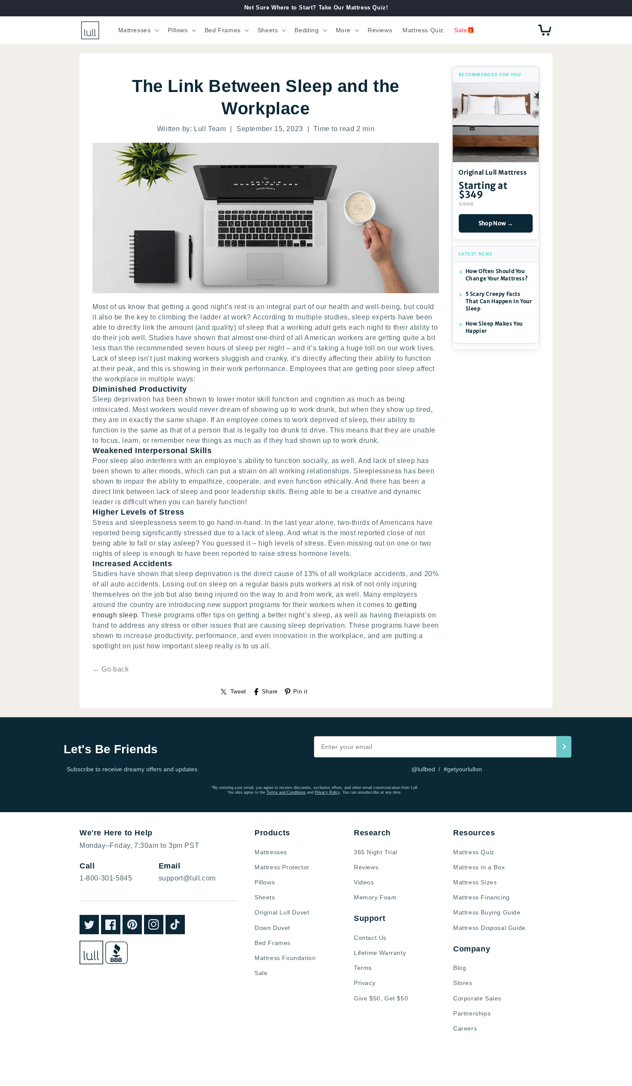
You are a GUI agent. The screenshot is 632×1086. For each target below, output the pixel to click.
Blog (459, 967)
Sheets (265, 897)
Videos (364, 882)
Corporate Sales (477, 998)
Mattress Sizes (475, 882)
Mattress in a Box (479, 867)
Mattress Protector (282, 867)
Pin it (300, 691)
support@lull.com (187, 878)
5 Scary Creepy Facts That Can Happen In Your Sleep (499, 301)
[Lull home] (91, 952)
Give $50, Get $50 (381, 998)
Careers (465, 1028)
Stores (462, 982)
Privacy (364, 982)
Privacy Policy (327, 792)
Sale (261, 972)
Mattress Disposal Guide (489, 927)
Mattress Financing (481, 897)
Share (270, 691)
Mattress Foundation (285, 957)
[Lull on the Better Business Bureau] (116, 953)
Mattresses (271, 852)
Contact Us (370, 937)
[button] (138, 30)
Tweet (238, 691)
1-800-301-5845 (106, 878)
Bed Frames (273, 942)
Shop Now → (496, 223)
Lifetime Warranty (380, 952)
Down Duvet (272, 927)
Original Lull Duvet (282, 912)
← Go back (110, 669)
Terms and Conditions (286, 792)
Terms (363, 967)
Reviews (366, 867)
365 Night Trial (375, 852)
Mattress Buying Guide (487, 912)
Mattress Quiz (473, 852)
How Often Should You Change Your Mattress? (497, 275)
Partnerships (472, 1013)
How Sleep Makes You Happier (494, 327)
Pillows (265, 882)
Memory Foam (375, 897)
